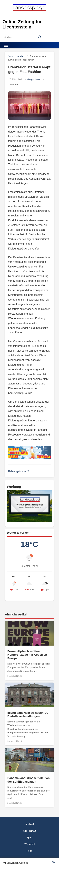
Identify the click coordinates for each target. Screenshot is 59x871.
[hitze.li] (29, 452)
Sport (29, 837)
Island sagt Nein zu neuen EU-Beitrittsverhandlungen (28, 714)
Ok (53, 862)
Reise (29, 850)
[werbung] (29, 506)
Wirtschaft (29, 844)
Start (10, 56)
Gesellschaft (29, 830)
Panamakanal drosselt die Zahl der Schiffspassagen (28, 779)
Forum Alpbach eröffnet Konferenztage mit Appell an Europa (27, 655)
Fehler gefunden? (18, 471)
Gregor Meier (34, 79)
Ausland (21, 56)
